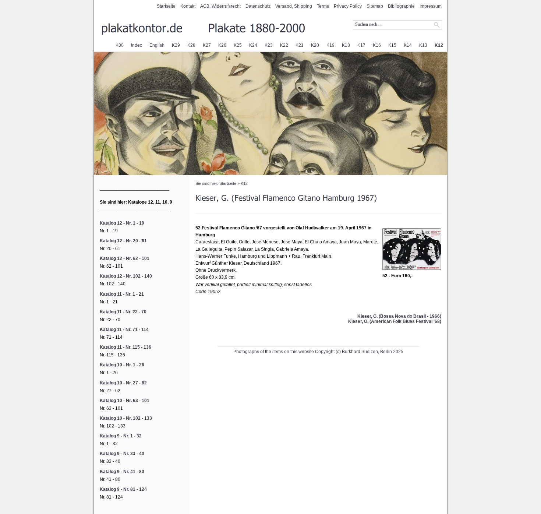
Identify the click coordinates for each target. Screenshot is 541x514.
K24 (253, 45)
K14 (408, 45)
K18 (346, 45)
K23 (269, 45)
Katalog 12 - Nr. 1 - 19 (122, 223)
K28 (191, 45)
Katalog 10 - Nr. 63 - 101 (124, 400)
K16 (377, 45)
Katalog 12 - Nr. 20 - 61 (123, 240)
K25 (238, 45)
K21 (300, 45)
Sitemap (375, 6)
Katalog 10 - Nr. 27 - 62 (123, 383)
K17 (361, 45)
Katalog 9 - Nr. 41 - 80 (122, 471)
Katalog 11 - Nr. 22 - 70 (123, 311)
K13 (423, 45)
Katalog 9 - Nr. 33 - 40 (122, 453)
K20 (315, 45)
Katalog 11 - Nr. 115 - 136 (125, 347)
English (157, 45)
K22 (284, 45)
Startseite (166, 6)
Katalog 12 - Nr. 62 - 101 (124, 258)
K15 (392, 45)
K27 (207, 45)
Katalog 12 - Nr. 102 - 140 (126, 276)
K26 (222, 45)
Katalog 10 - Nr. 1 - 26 (122, 364)
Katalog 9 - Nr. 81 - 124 (123, 489)
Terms (323, 6)
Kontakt (187, 6)
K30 (120, 45)
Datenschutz (257, 6)
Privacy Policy (348, 6)
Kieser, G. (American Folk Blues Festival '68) (394, 321)
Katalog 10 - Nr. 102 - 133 (126, 418)
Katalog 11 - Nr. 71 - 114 (124, 329)
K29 (176, 45)
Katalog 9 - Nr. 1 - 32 (121, 436)
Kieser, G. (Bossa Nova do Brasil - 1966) (399, 316)
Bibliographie (401, 6)
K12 (439, 45)
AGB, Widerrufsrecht (220, 6)
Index (136, 45)
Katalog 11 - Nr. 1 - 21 (122, 294)
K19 (330, 45)
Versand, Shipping (293, 6)
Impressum (431, 6)
